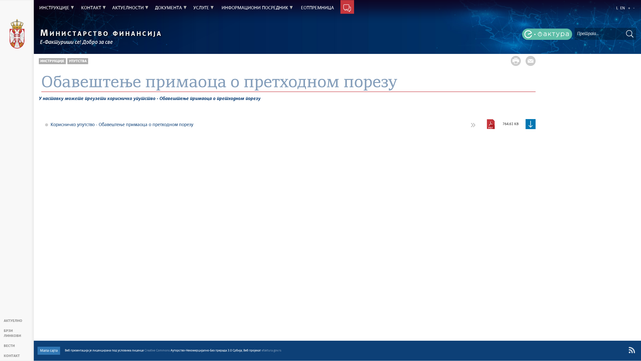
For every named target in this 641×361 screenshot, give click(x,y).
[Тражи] (629, 34)
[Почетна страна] (17, 34)
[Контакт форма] (347, 8)
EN (622, 8)
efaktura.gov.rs (271, 350)
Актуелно (13, 321)
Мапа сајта (49, 350)
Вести (9, 346)
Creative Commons (157, 350)
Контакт (12, 356)
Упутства (78, 61)
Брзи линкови (12, 333)
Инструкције (52, 61)
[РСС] (632, 350)
